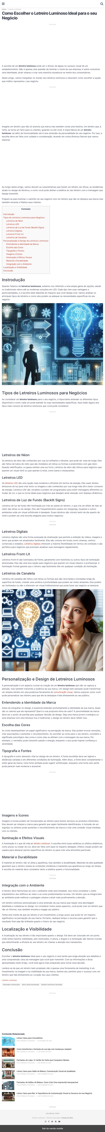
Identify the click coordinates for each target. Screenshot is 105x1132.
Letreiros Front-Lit (15, 234)
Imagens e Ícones (14, 254)
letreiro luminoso (42, 843)
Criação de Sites (67, 1118)
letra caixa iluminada (30, 984)
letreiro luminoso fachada (51, 984)
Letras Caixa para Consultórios (30, 1038)
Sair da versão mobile (52, 1128)
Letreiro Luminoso (14, 9)
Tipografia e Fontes (15, 251)
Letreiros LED (12, 224)
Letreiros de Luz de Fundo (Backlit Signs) (25, 227)
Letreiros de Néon (14, 221)
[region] (52, 43)
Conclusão (8, 270)
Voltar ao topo (52, 1113)
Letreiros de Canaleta (16, 237)
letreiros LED (11, 483)
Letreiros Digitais (14, 231)
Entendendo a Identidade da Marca (22, 244)
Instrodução (8, 214)
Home (4, 9)
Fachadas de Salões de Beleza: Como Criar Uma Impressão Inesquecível (47, 1082)
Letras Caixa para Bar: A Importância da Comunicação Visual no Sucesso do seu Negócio (54, 1093)
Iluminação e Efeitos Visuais (19, 257)
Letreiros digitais (32, 543)
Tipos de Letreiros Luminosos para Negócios (24, 217)
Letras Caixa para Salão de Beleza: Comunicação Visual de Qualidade (46, 1071)
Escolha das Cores (14, 247)
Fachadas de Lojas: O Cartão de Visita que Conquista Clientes (43, 1060)
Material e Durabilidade (17, 260)
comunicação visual (63, 692)
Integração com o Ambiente (19, 264)
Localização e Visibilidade (15, 267)
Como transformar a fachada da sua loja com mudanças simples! (44, 1049)
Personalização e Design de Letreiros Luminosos (25, 241)
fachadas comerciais (11, 984)
